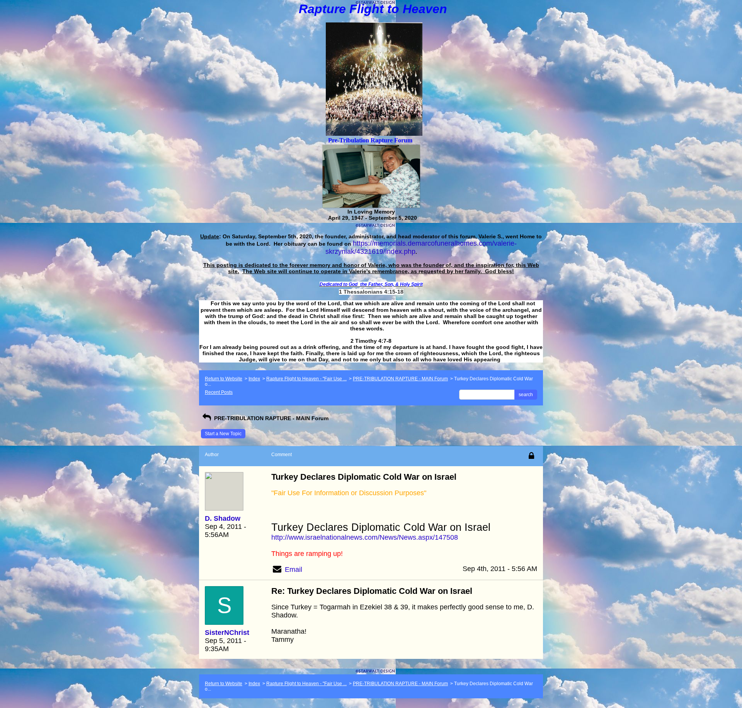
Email (293, 569)
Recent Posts (219, 392)
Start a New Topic (223, 433)
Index (254, 378)
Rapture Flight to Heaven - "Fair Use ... (306, 378)
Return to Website (223, 378)
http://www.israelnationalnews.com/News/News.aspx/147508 (364, 537)
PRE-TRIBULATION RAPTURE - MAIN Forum (400, 378)
